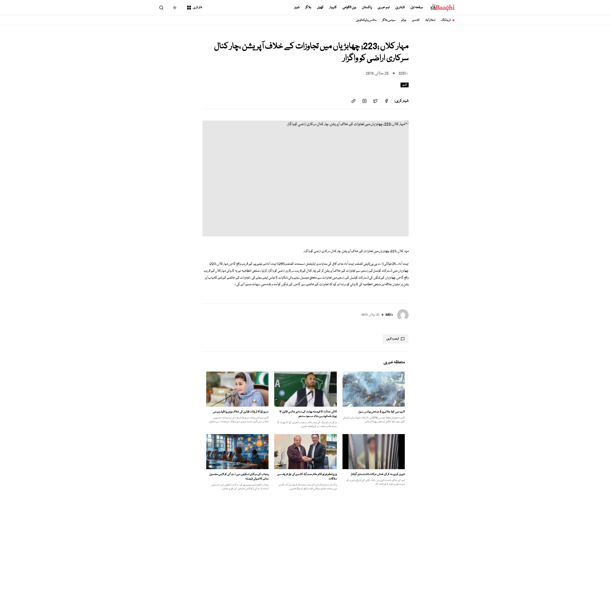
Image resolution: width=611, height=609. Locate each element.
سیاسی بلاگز (388, 20)
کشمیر (416, 20)
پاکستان (367, 7)
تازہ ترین (400, 7)
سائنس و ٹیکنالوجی (366, 20)
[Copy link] (353, 101)
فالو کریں (197, 7)
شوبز (297, 7)
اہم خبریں (384, 7)
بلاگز (308, 7)
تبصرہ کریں (392, 338)
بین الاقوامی (349, 7)
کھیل (320, 7)
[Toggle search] (161, 7)
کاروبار (333, 7)
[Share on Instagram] (364, 101)
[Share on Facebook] (386, 101)
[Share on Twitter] (375, 101)
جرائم (403, 20)
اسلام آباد (430, 20)
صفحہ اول (417, 7)
